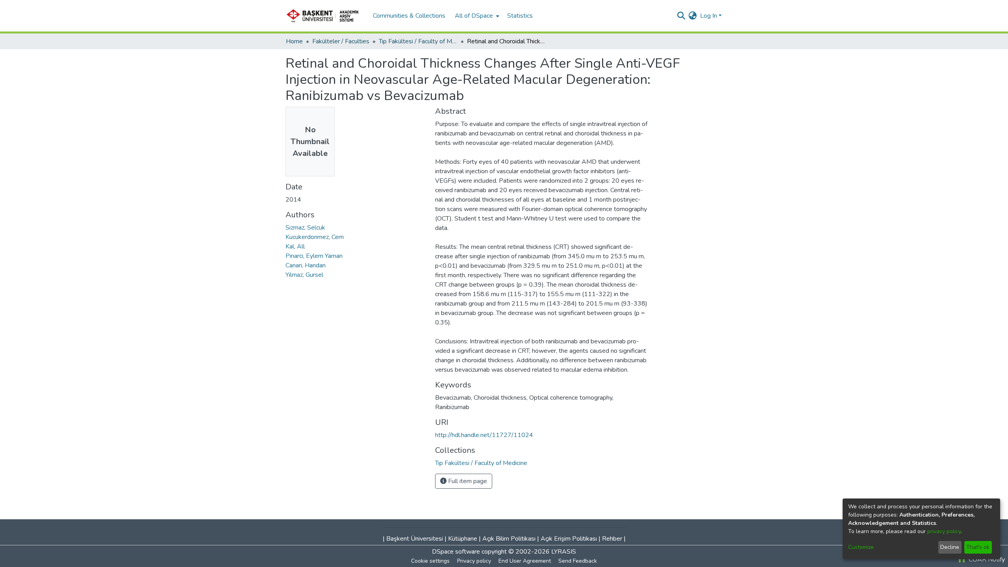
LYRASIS (563, 551)
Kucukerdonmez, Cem (314, 237)
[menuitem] (476, 16)
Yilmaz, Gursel (304, 275)
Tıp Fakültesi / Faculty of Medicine (418, 41)
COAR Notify (986, 559)
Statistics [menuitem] (520, 15)
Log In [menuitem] (708, 15)
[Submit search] (681, 15)
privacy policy (944, 531)
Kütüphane (462, 538)
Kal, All (295, 246)
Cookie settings (430, 561)
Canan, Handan (305, 265)
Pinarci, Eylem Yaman (314, 256)
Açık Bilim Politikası (509, 538)
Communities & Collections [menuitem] (409, 15)
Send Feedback (577, 561)
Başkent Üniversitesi (414, 538)
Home (294, 41)
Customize (861, 547)
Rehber (612, 538)
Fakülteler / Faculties (340, 41)
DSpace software (456, 551)
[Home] (325, 16)
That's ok (977, 547)
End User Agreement (524, 561)
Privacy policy (474, 561)
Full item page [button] (467, 481)
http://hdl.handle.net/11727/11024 (484, 435)
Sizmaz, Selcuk (305, 227)
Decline (949, 547)
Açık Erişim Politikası (569, 538)
